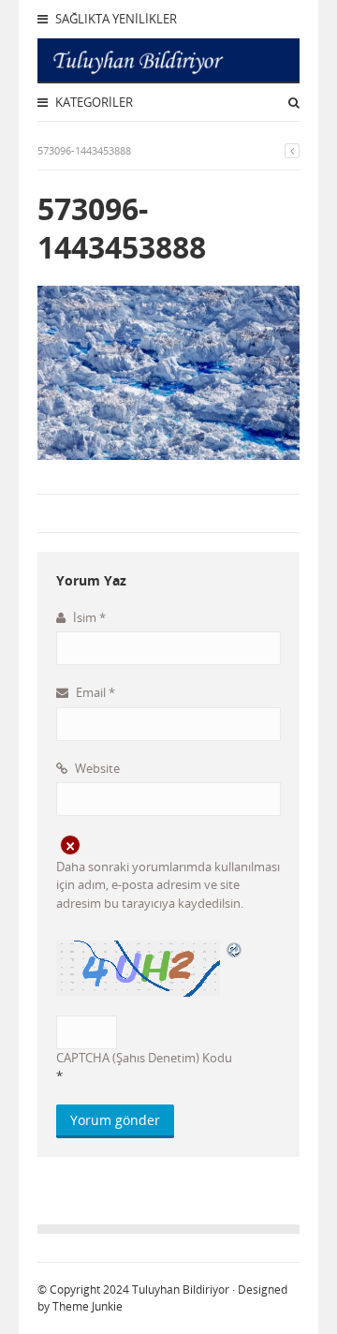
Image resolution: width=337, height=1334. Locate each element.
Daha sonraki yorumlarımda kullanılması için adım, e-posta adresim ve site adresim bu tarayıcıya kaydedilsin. (168, 885)
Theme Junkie (87, 1306)
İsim (88, 617)
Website (96, 768)
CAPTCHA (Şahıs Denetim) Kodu (144, 1057)
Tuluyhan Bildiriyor (180, 1289)
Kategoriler (92, 102)
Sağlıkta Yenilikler (114, 18)
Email (94, 692)
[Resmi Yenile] (235, 949)
